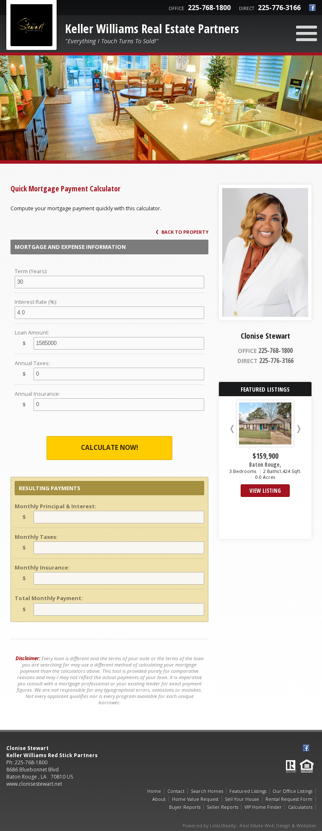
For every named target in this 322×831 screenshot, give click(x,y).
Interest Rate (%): (36, 302)
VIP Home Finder (263, 807)
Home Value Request (195, 799)
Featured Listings (247, 791)
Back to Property (184, 232)
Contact (175, 791)
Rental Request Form (288, 799)
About (159, 799)
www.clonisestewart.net (34, 783)
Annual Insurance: (37, 393)
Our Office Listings (292, 791)
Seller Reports (222, 807)
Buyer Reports (184, 807)
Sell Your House (242, 799)
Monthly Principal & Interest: (55, 506)
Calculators (300, 807)
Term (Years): (31, 271)
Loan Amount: (32, 332)
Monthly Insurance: (42, 567)
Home (154, 791)
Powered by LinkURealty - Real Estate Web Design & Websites (249, 825)
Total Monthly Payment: (49, 598)
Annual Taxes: (32, 363)
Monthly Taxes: (36, 537)
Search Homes (207, 791)
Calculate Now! (109, 447)
